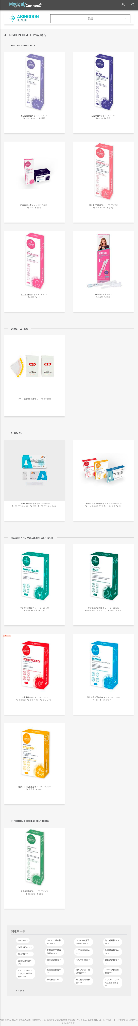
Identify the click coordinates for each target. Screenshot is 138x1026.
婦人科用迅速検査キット (83, 981)
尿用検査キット (54, 979)
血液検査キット (25, 954)
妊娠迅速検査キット (112, 961)
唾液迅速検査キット (112, 951)
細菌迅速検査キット (54, 971)
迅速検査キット (25, 947)
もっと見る (20, 991)
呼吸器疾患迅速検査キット (54, 951)
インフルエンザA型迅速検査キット (112, 982)
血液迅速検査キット (25, 962)
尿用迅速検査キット (54, 961)
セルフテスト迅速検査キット (83, 971)
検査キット (23, 940)
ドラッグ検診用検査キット (112, 971)
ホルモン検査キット (83, 961)
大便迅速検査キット (83, 951)
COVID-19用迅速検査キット (82, 942)
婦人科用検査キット (112, 942)
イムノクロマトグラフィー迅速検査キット (25, 973)
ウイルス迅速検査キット (54, 942)
